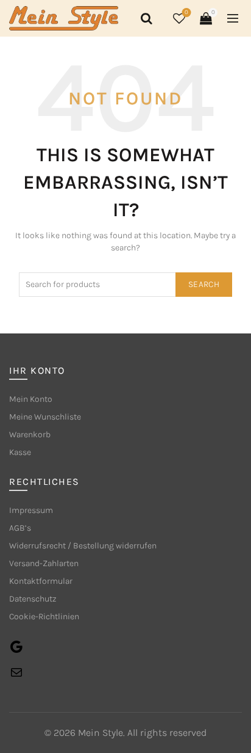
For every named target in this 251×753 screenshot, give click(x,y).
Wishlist (186, 12)
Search (203, 284)
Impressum (31, 510)
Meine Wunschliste (45, 417)
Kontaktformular (40, 581)
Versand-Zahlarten (44, 563)
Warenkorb (30, 434)
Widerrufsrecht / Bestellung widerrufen (83, 545)
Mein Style (100, 732)
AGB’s (20, 528)
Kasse (20, 452)
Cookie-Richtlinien (44, 616)
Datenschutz (33, 599)
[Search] (144, 18)
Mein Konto (30, 399)
